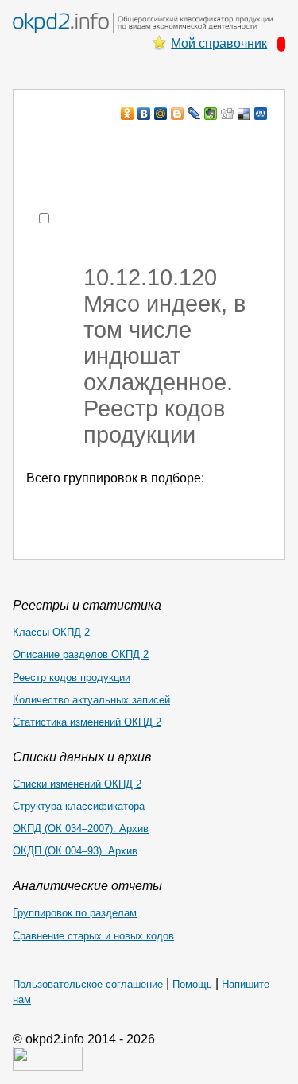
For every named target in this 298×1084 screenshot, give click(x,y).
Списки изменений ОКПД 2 (77, 784)
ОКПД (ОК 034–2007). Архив (81, 828)
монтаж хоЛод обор (164, 144)
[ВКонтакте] (144, 113)
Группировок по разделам (75, 913)
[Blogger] (177, 113)
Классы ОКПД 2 (51, 632)
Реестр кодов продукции (71, 677)
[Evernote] (211, 113)
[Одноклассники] (127, 113)
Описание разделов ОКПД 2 (81, 654)
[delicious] (244, 113)
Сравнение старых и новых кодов (93, 936)
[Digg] (227, 113)
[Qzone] (261, 113)
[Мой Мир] (161, 113)
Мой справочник (219, 43)
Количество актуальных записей (91, 700)
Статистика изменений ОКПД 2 (87, 722)
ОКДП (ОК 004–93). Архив (75, 851)
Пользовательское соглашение (88, 984)
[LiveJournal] (194, 113)
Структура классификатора (79, 806)
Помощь (192, 984)
